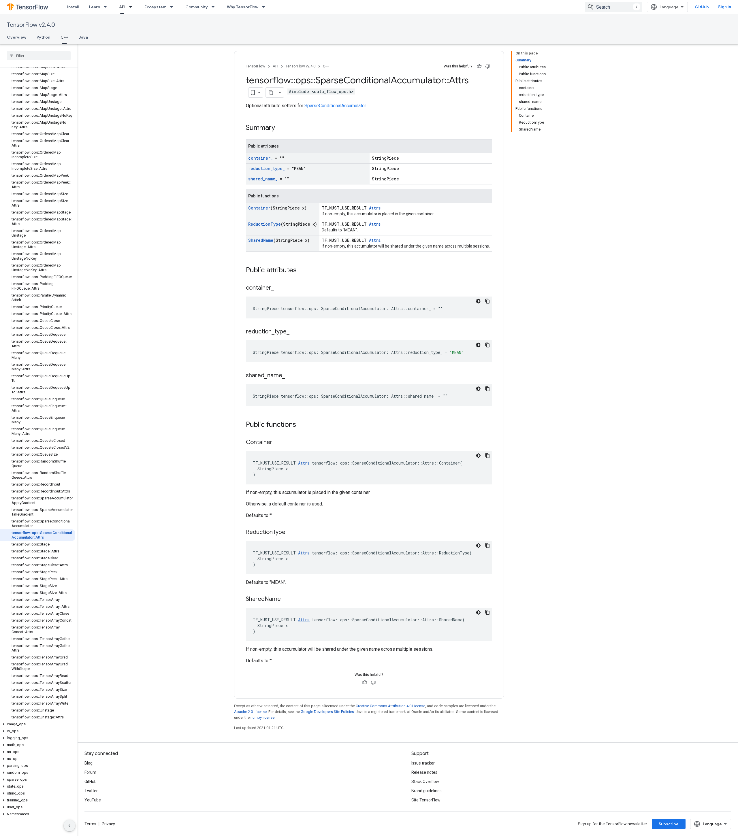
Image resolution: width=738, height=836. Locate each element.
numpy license (262, 717)
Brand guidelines (426, 790)
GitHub (702, 7)
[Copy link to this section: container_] (279, 288)
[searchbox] (39, 55)
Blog (88, 763)
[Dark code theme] (478, 301)
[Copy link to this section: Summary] (281, 128)
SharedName (260, 240)
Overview (16, 37)
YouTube (92, 800)
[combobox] (613, 7)
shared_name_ (263, 179)
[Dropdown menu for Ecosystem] (173, 7)
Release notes (424, 772)
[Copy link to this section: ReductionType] (291, 532)
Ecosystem (155, 7)
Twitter (91, 790)
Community (196, 7)
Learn (94, 7)
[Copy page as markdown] (271, 92)
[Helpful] (479, 66)
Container (259, 208)
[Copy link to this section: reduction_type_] (295, 332)
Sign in (724, 7)
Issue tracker (423, 763)
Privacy (108, 824)
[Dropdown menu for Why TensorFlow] (265, 7)
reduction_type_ (266, 168)
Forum (90, 772)
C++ (64, 37)
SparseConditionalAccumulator (335, 105)
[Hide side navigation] (69, 825)
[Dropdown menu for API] (132, 7)
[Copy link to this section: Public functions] (302, 425)
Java (83, 37)
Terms (90, 824)
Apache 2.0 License (250, 711)
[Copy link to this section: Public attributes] (302, 270)
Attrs (375, 208)
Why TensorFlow (242, 7)
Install (73, 7)
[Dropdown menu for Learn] (107, 7)
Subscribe (669, 823)
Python (43, 37)
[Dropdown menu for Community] (215, 7)
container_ (260, 158)
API (122, 7)
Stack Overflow (425, 781)
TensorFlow (255, 66)
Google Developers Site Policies (327, 711)
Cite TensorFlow (425, 800)
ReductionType (264, 224)
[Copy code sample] (487, 301)
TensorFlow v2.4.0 (31, 25)
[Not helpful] (487, 66)
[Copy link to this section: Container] (278, 442)
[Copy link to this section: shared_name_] (291, 375)
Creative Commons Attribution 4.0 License (390, 706)
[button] (37, 724)
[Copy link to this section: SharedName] (286, 599)
